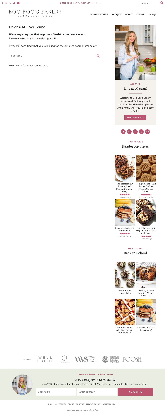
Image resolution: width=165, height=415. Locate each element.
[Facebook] (2, 3)
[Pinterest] (10, 3)
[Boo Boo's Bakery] (35, 13)
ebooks (141, 14)
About (129, 14)
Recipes (116, 14)
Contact (80, 404)
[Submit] (162, 3)
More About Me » (135, 118)
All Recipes (60, 404)
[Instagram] (6, 3)
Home (50, 404)
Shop (152, 14)
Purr (96, 410)
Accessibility (109, 404)
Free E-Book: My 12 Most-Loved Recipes (81, 3)
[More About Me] (135, 52)
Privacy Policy (93, 404)
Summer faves (99, 14)
